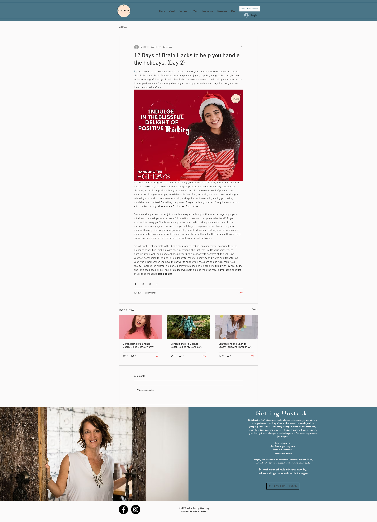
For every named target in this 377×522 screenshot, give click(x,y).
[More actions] (241, 47)
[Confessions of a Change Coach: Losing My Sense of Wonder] (188, 327)
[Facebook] (123, 509)
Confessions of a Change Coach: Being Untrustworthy (138, 345)
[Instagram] (135, 509)
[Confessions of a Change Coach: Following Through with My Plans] (236, 327)
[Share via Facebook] (135, 283)
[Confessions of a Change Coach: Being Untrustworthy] (140, 327)
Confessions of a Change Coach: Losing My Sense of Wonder (186, 345)
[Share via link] (157, 283)
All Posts (123, 27)
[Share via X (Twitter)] (142, 283)
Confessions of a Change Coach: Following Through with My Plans (236, 345)
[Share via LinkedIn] (149, 283)
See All (255, 309)
